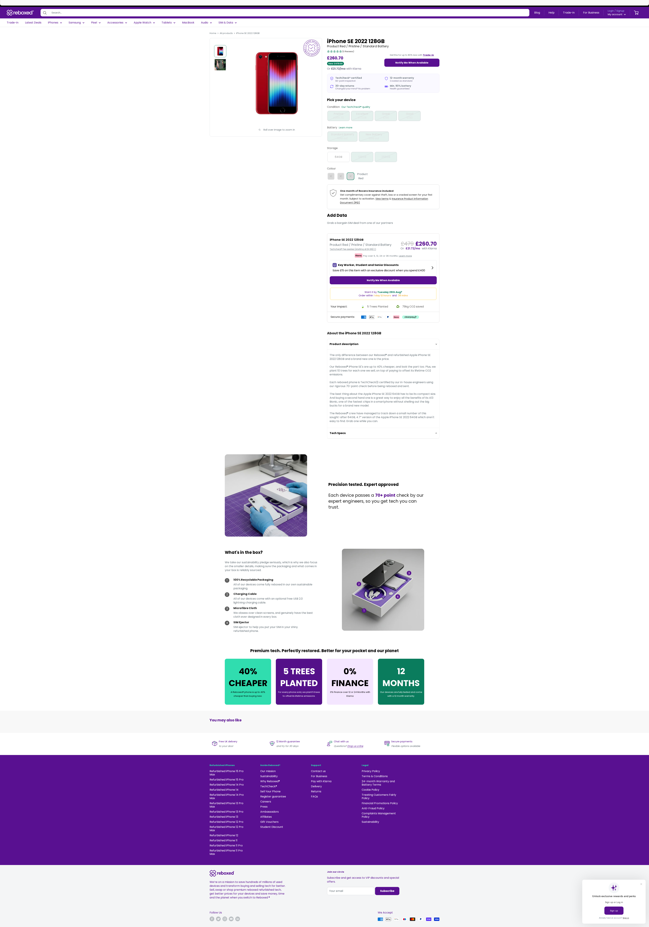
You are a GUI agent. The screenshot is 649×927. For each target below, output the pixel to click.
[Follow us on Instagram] (224, 919)
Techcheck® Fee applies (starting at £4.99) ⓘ (353, 249)
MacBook (188, 22)
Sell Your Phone (270, 791)
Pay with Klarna (321, 781)
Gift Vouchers (269, 822)
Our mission (268, 771)
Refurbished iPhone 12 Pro (226, 822)
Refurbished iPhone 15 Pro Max (227, 772)
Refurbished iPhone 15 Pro (227, 780)
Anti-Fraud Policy (373, 808)
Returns (316, 791)
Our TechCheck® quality (355, 107)
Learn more (345, 127)
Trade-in (569, 13)
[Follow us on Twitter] (218, 919)
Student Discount (271, 827)
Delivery (316, 786)
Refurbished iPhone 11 (223, 840)
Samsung (75, 22)
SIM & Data (226, 22)
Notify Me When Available (411, 62)
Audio (204, 22)
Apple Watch (142, 22)
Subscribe (387, 891)
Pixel (94, 22)
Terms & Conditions (375, 776)
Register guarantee (273, 796)
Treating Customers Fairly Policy (379, 796)
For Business (591, 13)
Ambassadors (269, 812)
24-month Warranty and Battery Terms (378, 783)
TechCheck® (268, 786)
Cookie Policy (370, 790)
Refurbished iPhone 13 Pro (226, 812)
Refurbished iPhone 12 (224, 835)
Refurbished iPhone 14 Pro (227, 785)
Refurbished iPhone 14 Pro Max (227, 796)
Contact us (318, 771)
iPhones (53, 22)
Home (213, 33)
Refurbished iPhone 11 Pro (226, 845)
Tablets (167, 22)
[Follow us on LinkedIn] (237, 919)
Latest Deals (33, 22)
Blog (537, 13)
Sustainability (269, 776)
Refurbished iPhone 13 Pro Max (226, 805)
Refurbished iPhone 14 (224, 790)
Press (264, 807)
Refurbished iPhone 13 (224, 817)
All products (226, 33)
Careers (265, 802)
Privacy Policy (371, 771)
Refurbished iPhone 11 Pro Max (226, 852)
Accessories (115, 22)
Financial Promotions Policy (380, 803)
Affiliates (266, 817)
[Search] (45, 12)
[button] (340, 51)
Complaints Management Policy (379, 815)
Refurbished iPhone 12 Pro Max (226, 828)
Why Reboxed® (270, 781)
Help (551, 13)
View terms (382, 198)
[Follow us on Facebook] (212, 919)
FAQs (314, 796)
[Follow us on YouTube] (231, 919)
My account (615, 14)
